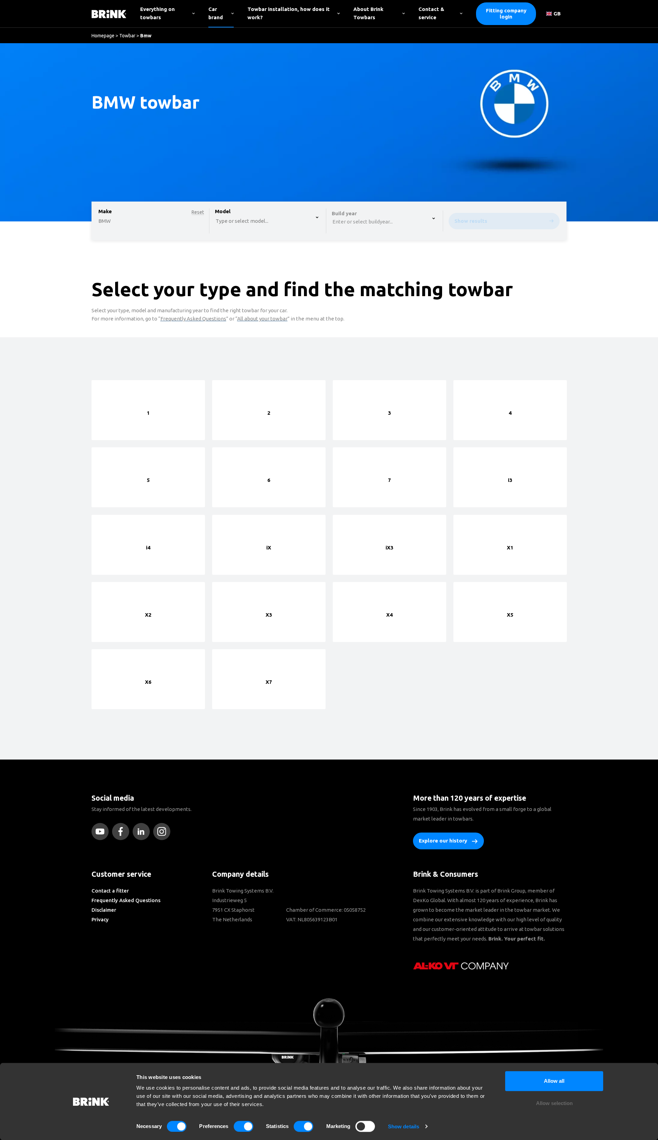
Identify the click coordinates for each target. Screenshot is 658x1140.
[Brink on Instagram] (163, 831)
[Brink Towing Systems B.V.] (109, 13)
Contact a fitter (110, 891)
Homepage (103, 35)
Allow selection (554, 1103)
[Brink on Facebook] (122, 831)
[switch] (243, 1126)
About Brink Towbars (368, 13)
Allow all (554, 1081)
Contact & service (431, 13)
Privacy (100, 919)
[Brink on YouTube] (102, 831)
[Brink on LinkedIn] (143, 831)
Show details (403, 1126)
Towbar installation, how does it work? (288, 13)
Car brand (215, 13)
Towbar (127, 35)
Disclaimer (104, 910)
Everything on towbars (157, 13)
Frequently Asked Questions (126, 900)
